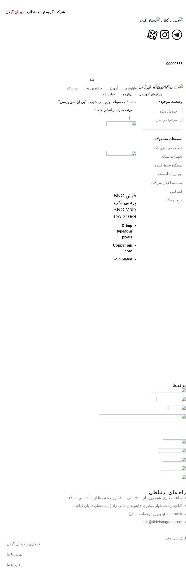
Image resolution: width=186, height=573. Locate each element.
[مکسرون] (174, 461)
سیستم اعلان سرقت (167, 183)
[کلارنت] (172, 452)
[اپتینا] (173, 470)
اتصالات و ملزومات (168, 148)
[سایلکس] (174, 444)
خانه (132, 102)
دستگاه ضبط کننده (169, 165)
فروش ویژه (168, 111)
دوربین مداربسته (170, 174)
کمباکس (176, 191)
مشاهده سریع (130, 272)
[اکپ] (177, 410)
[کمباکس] (169, 392)
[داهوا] (174, 479)
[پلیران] (171, 401)
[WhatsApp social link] (96, 3)
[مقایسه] (130, 186)
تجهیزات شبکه (172, 156)
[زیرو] (142, 427)
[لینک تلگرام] (90, 3)
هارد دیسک (174, 200)
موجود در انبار (167, 120)
